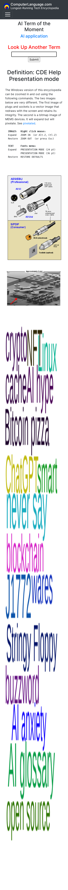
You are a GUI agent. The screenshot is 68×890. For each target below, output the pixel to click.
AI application (34, 36)
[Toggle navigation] (8, 14)
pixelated (29, 123)
